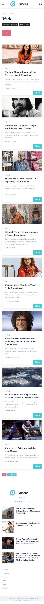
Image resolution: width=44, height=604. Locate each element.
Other (21, 24)
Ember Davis (10, 411)
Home (4, 14)
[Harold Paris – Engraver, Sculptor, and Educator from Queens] (22, 107)
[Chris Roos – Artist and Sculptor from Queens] (22, 430)
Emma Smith (10, 195)
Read (37, 93)
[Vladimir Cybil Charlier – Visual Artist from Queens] (22, 267)
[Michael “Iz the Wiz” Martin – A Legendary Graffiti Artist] (22, 161)
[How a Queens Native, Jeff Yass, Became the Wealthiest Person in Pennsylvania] (8, 543)
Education (14, 24)
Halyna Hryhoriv (12, 357)
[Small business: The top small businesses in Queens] (8, 527)
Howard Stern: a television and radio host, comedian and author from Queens (20, 341)
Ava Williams (10, 88)
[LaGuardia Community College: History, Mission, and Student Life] (8, 513)
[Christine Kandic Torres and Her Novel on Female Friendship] (22, 54)
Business (6, 24)
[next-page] (14, 474)
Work (27, 24)
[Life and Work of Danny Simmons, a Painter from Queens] (22, 214)
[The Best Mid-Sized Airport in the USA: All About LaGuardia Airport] (22, 377)
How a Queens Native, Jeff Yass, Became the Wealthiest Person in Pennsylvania (27, 541)
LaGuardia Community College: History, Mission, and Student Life (28, 511)
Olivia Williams (12, 301)
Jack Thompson (11, 461)
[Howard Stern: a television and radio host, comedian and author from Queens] (22, 321)
